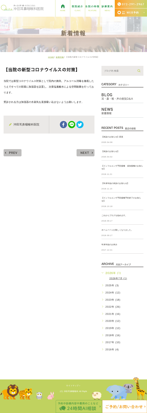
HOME (51, 57)
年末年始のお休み (109, 244)
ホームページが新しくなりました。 (117, 230)
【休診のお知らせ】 (110, 151)
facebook (63, 124)
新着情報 (60, 57)
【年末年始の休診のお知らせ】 (115, 183)
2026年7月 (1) (118, 278)
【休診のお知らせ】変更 (112, 137)
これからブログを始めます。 (114, 215)
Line (71, 124)
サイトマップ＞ (73, 385)
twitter (80, 124)
